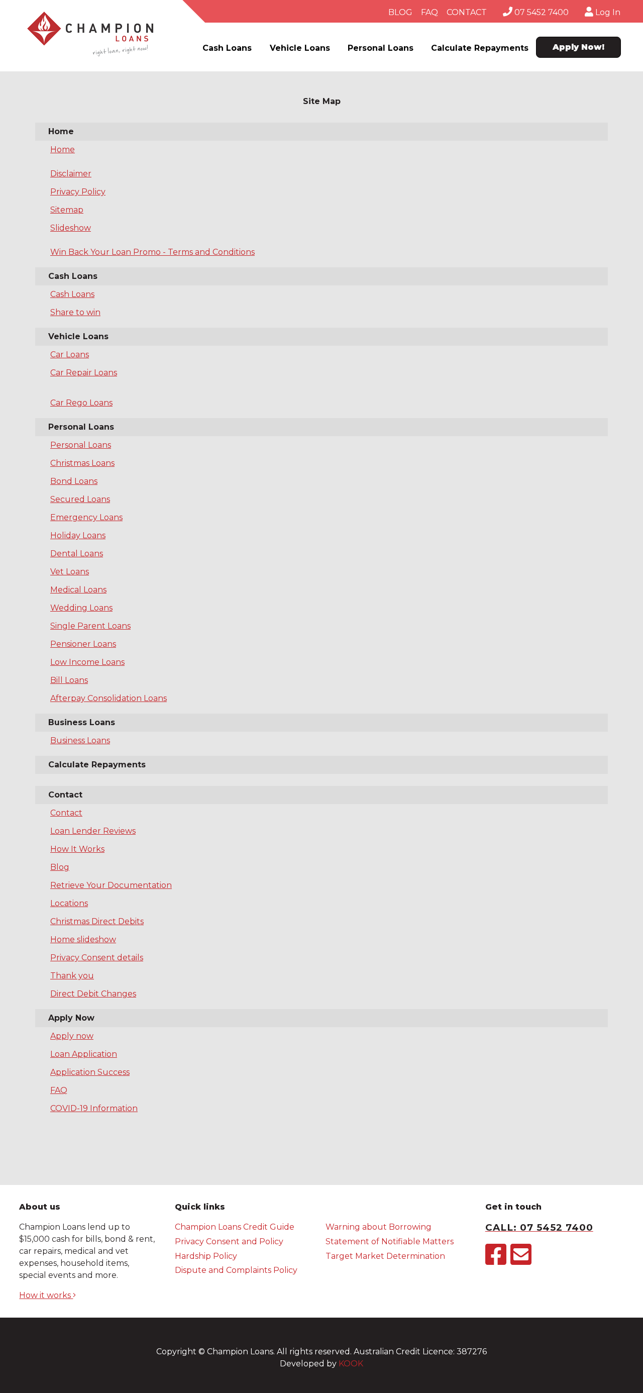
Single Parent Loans (90, 626)
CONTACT (467, 12)
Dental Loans (76, 553)
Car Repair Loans (83, 372)
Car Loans (69, 354)
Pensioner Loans (83, 644)
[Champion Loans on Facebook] (495, 1260)
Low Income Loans (87, 662)
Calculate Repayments (479, 48)
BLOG (400, 12)
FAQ (429, 12)
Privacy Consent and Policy (229, 1241)
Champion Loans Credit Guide (234, 1227)
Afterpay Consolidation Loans (108, 698)
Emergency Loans (86, 517)
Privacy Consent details (96, 957)
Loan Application (83, 1054)
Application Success (90, 1072)
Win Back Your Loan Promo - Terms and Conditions (152, 252)
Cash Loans (227, 48)
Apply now (71, 1036)
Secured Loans (80, 499)
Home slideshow (83, 939)
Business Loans (80, 740)
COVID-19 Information (94, 1108)
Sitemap (66, 210)
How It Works (77, 849)
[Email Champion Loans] (520, 1260)
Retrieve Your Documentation (111, 885)
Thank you (72, 975)
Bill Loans (69, 680)
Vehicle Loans (300, 48)
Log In (606, 12)
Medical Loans (78, 589)
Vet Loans (69, 571)
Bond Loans (73, 481)
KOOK (351, 1363)
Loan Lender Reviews (93, 831)
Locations (69, 903)
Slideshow (70, 228)
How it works (46, 1295)
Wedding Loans (81, 608)
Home (62, 149)
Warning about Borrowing (379, 1227)
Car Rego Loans (81, 403)
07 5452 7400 (540, 12)
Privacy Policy (77, 191)
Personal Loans (380, 48)
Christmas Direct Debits (97, 921)
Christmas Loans (82, 463)
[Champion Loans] (90, 34)
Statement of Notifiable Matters (390, 1241)
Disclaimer (70, 173)
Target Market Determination (385, 1256)
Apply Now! (578, 47)
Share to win (75, 312)
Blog (59, 867)
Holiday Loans (77, 535)
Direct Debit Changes (93, 994)
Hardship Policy (206, 1256)
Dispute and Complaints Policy (236, 1270)
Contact (66, 813)
